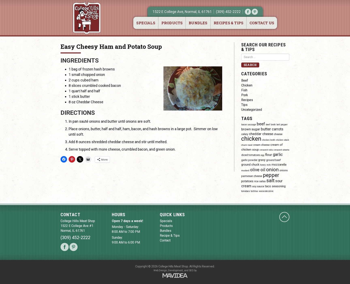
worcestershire (266, 191)
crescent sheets (281, 150)
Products (171, 22)
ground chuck (250, 164)
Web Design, (161, 270)
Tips (244, 105)
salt (270, 180)
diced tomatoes (250, 154)
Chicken (246, 85)
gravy (261, 160)
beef (261, 123)
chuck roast (246, 145)
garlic (278, 154)
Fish (244, 90)
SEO (191, 270)
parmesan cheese (251, 176)
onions (284, 170)
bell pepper (282, 124)
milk (269, 165)
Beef (244, 80)
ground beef (273, 160)
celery (244, 134)
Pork (244, 95)
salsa (262, 181)
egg (262, 155)
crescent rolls (266, 150)
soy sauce (258, 186)
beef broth (271, 124)
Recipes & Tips (228, 22)
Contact (165, 240)
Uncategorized (251, 110)
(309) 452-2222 (228, 12)
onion (272, 169)
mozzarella (279, 164)
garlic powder (249, 160)
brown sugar (250, 129)
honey (263, 165)
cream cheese (261, 144)
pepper (271, 175)
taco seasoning (275, 186)
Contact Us (262, 22)
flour (268, 155)
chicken (251, 138)
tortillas (254, 191)
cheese (278, 134)
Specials (145, 22)
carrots (277, 129)
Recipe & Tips (170, 235)
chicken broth (268, 140)
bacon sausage (248, 124)
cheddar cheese (261, 134)
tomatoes (245, 191)
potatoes (247, 181)
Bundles (198, 22)
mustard (245, 170)
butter (266, 129)
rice (256, 181)
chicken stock (282, 140)
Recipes (247, 100)
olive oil (257, 169)
